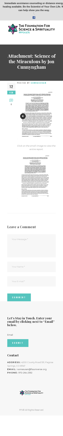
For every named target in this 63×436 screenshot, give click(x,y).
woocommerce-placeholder (23, 116)
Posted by (31, 82)
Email (10, 334)
